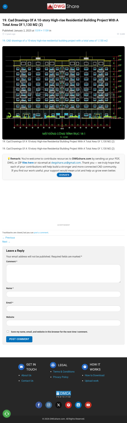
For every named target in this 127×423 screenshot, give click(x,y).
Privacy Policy (60, 377)
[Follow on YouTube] (88, 405)
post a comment (41, 232)
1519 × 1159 (42, 30)
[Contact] (6, 413)
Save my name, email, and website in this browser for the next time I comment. (49, 332)
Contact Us (27, 380)
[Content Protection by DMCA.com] (63, 394)
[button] (5, 6)
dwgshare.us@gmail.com (66, 162)
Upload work (92, 380)
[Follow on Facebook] (38, 405)
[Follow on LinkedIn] (78, 405)
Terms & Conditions (63, 371)
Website (10, 317)
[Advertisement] (63, 201)
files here (28, 162)
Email (9, 302)
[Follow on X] (58, 405)
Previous (8, 237)
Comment (11, 261)
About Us (26, 375)
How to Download (94, 375)
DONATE (64, 174)
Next (6, 241)
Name (9, 288)
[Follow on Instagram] (48, 405)
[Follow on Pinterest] (68, 405)
